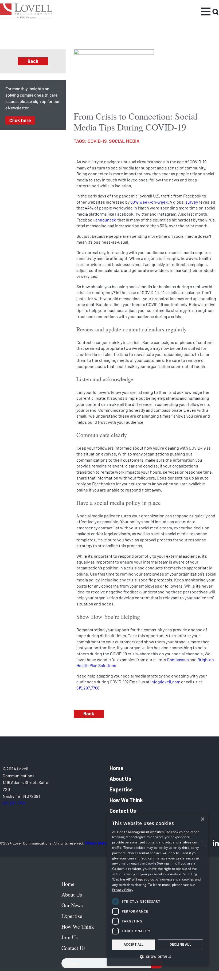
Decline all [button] (180, 944)
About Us (120, 778)
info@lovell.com (165, 681)
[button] (157, 956)
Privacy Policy (122, 889)
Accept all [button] (134, 944)
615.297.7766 (87, 687)
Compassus (178, 659)
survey (191, 201)
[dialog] (157, 890)
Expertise (121, 789)
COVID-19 (97, 141)
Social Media (124, 141)
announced (105, 219)
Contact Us (123, 810)
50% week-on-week (149, 201)
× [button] (202, 819)
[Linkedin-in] (215, 843)
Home (116, 768)
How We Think (126, 800)
